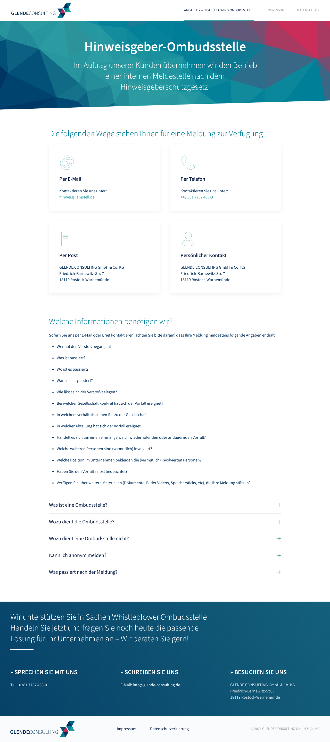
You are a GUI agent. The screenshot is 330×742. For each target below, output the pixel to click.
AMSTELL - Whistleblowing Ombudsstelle (219, 10)
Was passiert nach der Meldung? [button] (83, 572)
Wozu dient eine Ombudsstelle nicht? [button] (89, 538)
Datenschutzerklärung (169, 729)
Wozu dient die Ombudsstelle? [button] (81, 521)
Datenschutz (308, 10)
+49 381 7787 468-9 (196, 197)
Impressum (276, 10)
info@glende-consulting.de (156, 685)
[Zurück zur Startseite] (42, 10)
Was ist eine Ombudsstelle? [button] (78, 505)
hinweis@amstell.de (77, 197)
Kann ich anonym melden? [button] (77, 555)
